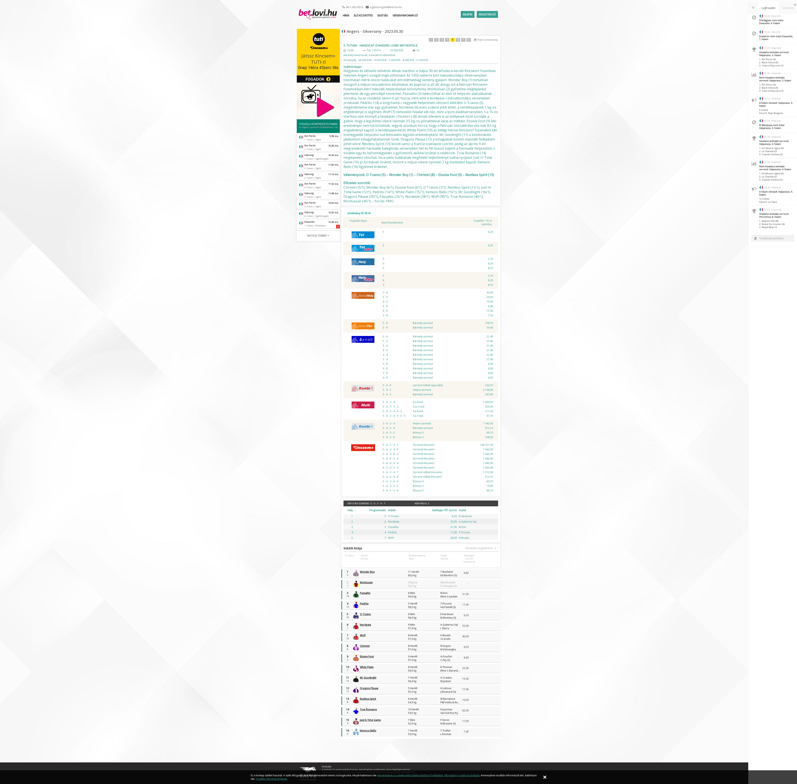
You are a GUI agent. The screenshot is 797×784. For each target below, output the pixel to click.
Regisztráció (487, 14)
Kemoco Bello (368, 730)
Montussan (366, 582)
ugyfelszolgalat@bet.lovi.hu (386, 7)
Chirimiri (365, 646)
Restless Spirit (368, 699)
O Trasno (365, 614)
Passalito (365, 593)
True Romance (368, 709)
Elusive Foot (367, 656)
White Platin (367, 667)
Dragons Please (369, 688)
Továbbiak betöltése (771, 238)
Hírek (346, 15)
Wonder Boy (367, 572)
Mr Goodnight (368, 677)
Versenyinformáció (405, 15)
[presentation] (753, 8)
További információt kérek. (271, 779)
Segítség (382, 15)
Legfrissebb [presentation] (768, 8)
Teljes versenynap (487, 40)
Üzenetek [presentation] (787, 8)
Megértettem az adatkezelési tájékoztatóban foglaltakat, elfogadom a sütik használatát (428, 775)
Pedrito (364, 603)
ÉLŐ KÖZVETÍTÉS (363, 15)
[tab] (753, 8)
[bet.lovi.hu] (318, 18)
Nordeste (365, 624)
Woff (362, 635)
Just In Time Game (370, 720)
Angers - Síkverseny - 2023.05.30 (375, 31)
